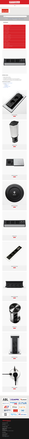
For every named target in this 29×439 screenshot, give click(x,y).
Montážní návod (5, 87)
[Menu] (14, 5)
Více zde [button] (14, 116)
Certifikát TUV (7, 84)
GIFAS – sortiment (6, 31)
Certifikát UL (6, 85)
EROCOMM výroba (6, 28)
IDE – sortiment (6, 33)
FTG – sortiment (6, 30)
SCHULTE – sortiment (7, 39)
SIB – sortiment (6, 41)
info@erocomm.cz (6, 436)
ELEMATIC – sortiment (7, 36)
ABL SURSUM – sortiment (7, 25)
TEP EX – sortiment (7, 44)
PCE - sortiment (6, 47)
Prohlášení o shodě (7, 86)
